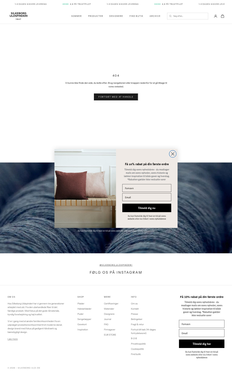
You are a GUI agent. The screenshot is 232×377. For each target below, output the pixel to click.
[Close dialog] (172, 153)
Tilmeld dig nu (146, 208)
